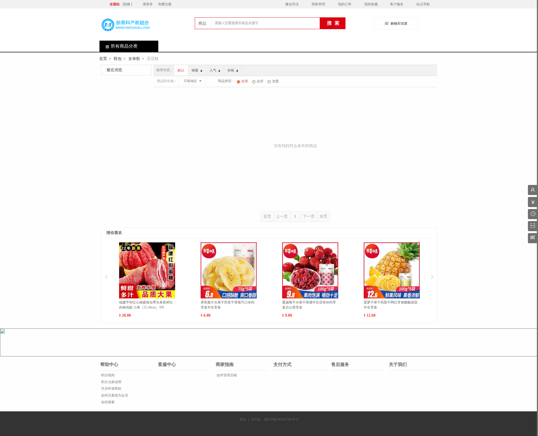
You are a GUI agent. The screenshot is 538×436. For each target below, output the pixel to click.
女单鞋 (134, 58)
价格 (231, 70)
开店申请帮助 (110, 389)
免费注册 (164, 4)
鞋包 (118, 58)
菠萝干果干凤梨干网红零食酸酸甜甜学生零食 (391, 304)
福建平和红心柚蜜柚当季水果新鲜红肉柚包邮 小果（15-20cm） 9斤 (146, 304)
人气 (213, 70)
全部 (244, 81)
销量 (195, 70)
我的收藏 (371, 4)
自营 (260, 81)
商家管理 (318, 4)
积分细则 (107, 375)
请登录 (148, 4)
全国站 (115, 4)
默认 (181, 70)
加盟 (275, 81)
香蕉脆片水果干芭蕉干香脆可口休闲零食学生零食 (227, 304)
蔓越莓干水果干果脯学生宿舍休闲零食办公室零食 (309, 304)
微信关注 (292, 4)
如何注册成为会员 (114, 395)
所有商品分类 (124, 46)
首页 (103, 58)
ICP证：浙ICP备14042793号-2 (275, 419)
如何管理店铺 (226, 375)
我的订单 (344, 4)
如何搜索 (107, 402)
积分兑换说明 (110, 382)
